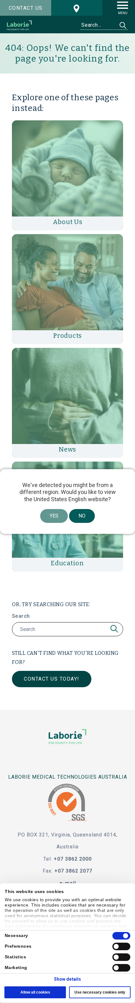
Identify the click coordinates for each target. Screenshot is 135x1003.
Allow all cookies (35, 992)
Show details (67, 979)
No (81, 516)
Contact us (26, 8)
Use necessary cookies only (99, 992)
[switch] (121, 946)
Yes (54, 516)
